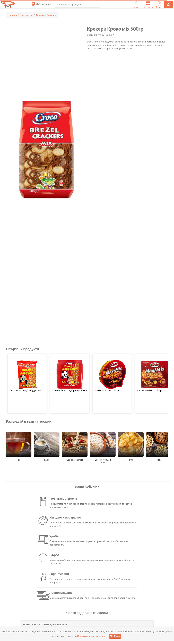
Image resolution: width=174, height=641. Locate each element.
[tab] (86, 624)
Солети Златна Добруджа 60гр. (27, 390)
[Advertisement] (87, 315)
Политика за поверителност (92, 636)
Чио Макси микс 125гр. (106, 390)
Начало (12, 14)
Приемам (115, 636)
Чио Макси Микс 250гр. (149, 390)
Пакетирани (26, 14)
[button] (27, 390)
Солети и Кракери (46, 14)
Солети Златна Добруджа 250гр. (69, 390)
